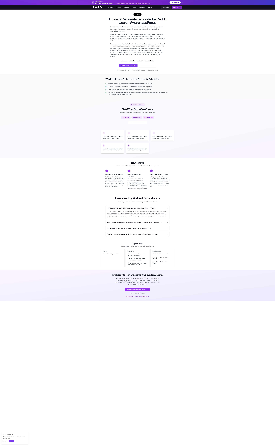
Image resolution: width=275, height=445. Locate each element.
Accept (11, 441)
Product (110, 7)
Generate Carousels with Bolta (128, 65)
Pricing (134, 7)
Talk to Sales (166, 7)
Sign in (150, 7)
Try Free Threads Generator (147, 65)
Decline (5, 441)
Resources (142, 7)
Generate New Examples (138, 122)
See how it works (175, 2)
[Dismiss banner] (182, 2)
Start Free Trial (177, 7)
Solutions (126, 7)
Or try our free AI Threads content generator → (137, 296)
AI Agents (118, 7)
